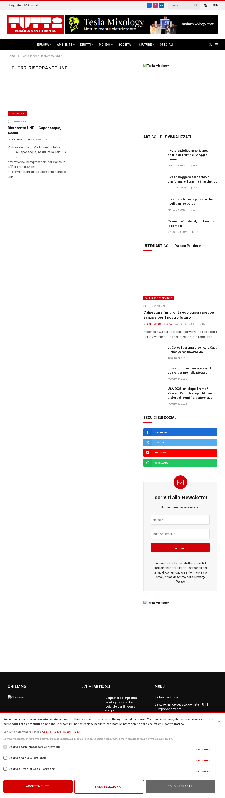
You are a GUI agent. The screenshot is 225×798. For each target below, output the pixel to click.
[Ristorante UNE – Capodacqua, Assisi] (37, 98)
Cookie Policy (51, 731)
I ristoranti (17, 113)
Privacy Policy (71, 731)
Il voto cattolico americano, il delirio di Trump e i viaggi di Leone (189, 155)
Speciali (166, 44)
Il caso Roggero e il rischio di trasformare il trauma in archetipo (192, 179)
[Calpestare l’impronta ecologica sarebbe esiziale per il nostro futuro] (180, 278)
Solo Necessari (180, 786)
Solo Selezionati (109, 786)
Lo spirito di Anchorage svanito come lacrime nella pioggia (190, 370)
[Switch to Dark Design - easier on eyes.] (210, 44)
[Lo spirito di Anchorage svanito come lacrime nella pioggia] (153, 373)
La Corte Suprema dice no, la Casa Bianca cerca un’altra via (192, 350)
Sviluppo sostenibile (158, 298)
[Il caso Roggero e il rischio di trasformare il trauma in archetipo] (153, 182)
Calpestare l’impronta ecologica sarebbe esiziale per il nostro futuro (178, 315)
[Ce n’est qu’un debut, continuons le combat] (153, 226)
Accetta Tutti (38, 786)
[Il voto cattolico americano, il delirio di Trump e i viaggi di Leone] (153, 155)
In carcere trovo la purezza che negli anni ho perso (190, 201)
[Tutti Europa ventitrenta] (35, 24)
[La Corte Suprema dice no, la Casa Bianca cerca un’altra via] (153, 352)
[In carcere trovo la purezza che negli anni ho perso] (153, 204)
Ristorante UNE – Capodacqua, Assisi (34, 130)
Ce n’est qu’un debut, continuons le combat (191, 223)
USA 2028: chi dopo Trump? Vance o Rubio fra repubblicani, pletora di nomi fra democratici (190, 393)
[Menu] (216, 45)
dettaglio (203, 749)
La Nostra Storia (166, 697)
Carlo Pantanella (21, 139)
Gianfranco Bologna (159, 324)
